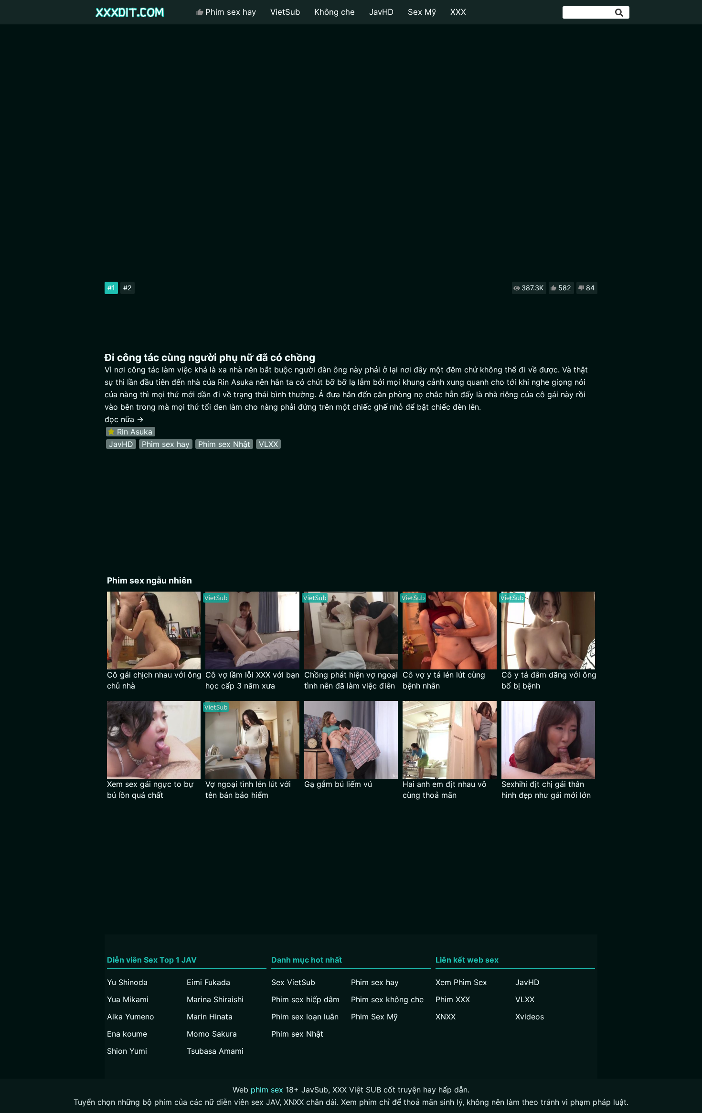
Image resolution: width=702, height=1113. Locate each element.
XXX (458, 12)
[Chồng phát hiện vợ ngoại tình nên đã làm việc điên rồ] (351, 630)
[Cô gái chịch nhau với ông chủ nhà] (154, 630)
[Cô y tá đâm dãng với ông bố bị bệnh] (548, 630)
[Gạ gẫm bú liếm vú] (351, 740)
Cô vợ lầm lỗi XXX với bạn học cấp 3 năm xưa (252, 680)
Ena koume (127, 1034)
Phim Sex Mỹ (374, 1016)
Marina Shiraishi (215, 999)
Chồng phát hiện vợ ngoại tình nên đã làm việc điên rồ (351, 680)
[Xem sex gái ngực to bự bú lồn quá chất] (154, 740)
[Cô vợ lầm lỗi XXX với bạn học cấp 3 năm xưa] (252, 630)
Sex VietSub (293, 982)
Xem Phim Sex (461, 982)
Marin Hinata (210, 1016)
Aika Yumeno (130, 1016)
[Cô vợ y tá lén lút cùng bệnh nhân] (449, 630)
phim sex (267, 1089)
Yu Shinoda (127, 982)
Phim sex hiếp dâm (305, 999)
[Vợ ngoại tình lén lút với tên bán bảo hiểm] (252, 740)
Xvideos (529, 1016)
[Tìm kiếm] (620, 13)
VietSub (285, 12)
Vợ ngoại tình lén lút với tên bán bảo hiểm (248, 789)
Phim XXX (453, 999)
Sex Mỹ (422, 12)
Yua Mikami (128, 999)
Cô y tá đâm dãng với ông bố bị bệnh (548, 680)
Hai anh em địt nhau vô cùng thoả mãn (445, 789)
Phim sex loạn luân (305, 1016)
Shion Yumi (127, 1051)
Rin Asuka (134, 431)
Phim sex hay (230, 12)
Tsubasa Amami (215, 1051)
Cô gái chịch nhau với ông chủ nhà (154, 680)
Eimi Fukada (208, 982)
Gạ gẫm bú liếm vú (338, 784)
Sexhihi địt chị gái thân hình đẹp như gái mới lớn (546, 789)
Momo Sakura (212, 1034)
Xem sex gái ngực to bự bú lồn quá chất (150, 789)
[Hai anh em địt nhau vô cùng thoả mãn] (449, 740)
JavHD (381, 12)
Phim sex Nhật (224, 444)
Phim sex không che (387, 999)
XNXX (446, 1016)
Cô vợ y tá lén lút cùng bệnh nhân (444, 680)
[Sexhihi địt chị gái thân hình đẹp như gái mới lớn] (548, 740)
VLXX (268, 444)
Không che (334, 12)
